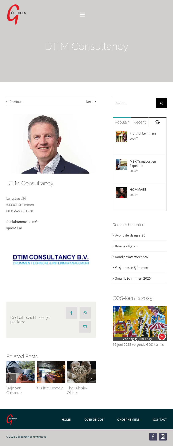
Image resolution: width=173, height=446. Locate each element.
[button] (11, 378)
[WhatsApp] (85, 313)
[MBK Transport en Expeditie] (121, 162)
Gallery (20, 378)
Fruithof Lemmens (143, 133)
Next (89, 101)
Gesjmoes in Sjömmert (131, 267)
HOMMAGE (138, 189)
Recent (140, 122)
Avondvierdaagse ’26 (130, 235)
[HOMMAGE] (121, 190)
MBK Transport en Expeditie (143, 163)
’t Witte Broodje (50, 366)
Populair (122, 122)
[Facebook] (71, 313)
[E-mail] (85, 327)
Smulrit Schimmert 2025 (133, 278)
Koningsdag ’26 (126, 246)
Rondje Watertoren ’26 (131, 257)
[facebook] (153, 437)
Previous (15, 101)
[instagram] (163, 437)
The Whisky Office (80, 366)
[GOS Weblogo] (16, 6)
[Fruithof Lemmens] (121, 134)
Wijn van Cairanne (20, 366)
